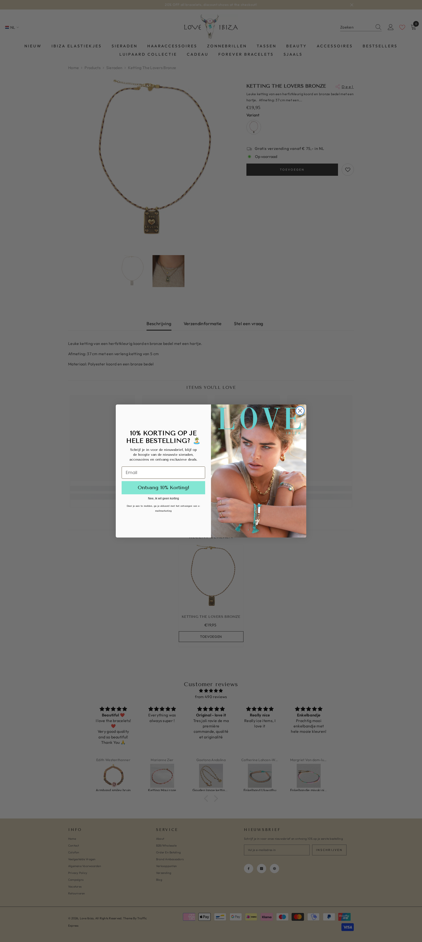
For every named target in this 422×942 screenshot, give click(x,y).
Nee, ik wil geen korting (163, 498)
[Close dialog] (300, 410)
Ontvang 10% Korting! (163, 487)
